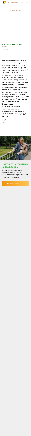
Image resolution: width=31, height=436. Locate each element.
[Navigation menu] (27, 2)
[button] (19, 2)
